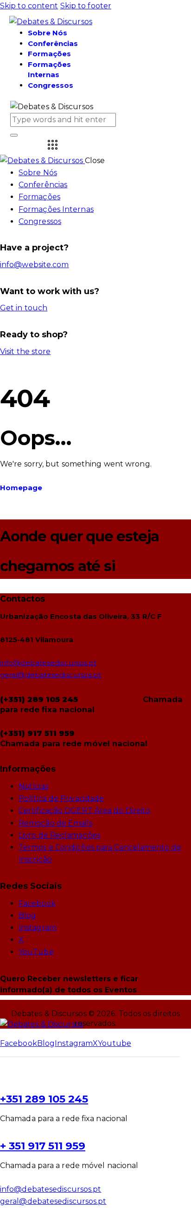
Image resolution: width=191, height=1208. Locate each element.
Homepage (21, 487)
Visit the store (25, 351)
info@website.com (34, 264)
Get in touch (23, 307)
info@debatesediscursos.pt (48, 662)
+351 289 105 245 (44, 1098)
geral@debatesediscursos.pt (51, 674)
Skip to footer (85, 5)
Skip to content (29, 5)
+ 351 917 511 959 (42, 1145)
